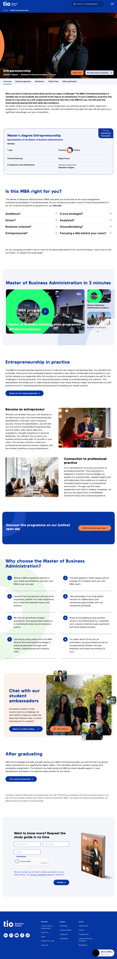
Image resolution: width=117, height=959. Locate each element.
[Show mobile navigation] (112, 4)
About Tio (44, 932)
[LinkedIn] (6, 935)
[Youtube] (17, 935)
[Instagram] (11, 935)
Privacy (81, 930)
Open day (45, 945)
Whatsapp (64, 926)
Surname (49, 844)
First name (21, 844)
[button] (31, 214)
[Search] (74, 4)
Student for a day (47, 941)
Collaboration (83, 926)
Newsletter (64, 938)
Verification (21, 856)
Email (18, 852)
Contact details (65, 930)
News (43, 937)
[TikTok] (28, 935)
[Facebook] (22, 935)
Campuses (64, 934)
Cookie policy (84, 934)
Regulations (83, 945)
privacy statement (39, 875)
